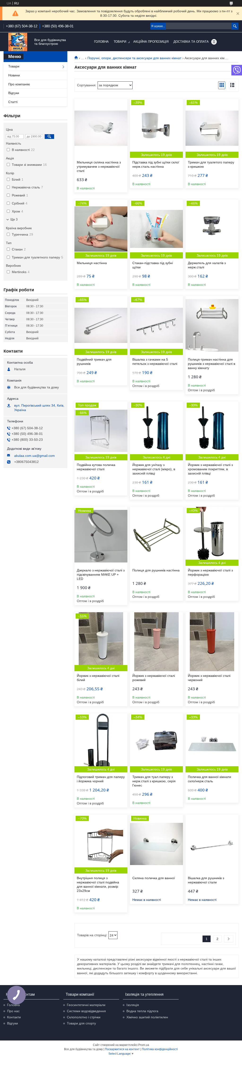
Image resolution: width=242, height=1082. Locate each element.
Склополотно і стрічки (83, 1017)
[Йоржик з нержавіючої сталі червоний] (212, 641)
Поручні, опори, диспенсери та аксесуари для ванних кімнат (134, 58)
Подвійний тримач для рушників (94, 362)
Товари (120, 41)
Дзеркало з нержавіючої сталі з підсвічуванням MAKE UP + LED (101, 574)
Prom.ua (143, 1045)
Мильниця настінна (92, 263)
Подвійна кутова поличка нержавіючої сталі (96, 467)
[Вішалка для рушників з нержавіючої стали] (212, 844)
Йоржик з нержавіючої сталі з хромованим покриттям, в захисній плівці (210, 469)
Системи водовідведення (86, 1011)
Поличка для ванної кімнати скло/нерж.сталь (209, 779)
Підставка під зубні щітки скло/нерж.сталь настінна (155, 164)
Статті (12, 102)
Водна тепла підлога (142, 1011)
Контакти (14, 1017)
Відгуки (13, 93)
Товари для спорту (81, 1023)
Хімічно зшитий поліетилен (147, 1017)
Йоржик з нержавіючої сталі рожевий (153, 678)
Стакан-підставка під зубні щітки (152, 265)
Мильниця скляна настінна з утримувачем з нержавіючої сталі (99, 166)
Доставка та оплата (191, 41)
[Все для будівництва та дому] (17, 41)
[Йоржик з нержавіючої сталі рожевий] (156, 641)
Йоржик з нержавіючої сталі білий (98, 678)
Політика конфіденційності (160, 1049)
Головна (101, 41)
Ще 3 (13, 219)
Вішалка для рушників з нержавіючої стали (206, 880)
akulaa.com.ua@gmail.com (34, 456)
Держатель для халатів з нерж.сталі (207, 265)
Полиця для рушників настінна (156, 570)
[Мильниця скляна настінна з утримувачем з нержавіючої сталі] (100, 128)
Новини (14, 75)
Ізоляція (132, 1005)
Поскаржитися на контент (122, 1049)
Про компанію (19, 84)
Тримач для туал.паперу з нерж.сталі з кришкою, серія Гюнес (154, 781)
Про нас (13, 1011)
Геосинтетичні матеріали (86, 1005)
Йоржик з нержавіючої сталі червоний (209, 678)
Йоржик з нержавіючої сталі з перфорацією (210, 572)
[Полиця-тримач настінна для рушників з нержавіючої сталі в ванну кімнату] (212, 325)
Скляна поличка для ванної (153, 878)
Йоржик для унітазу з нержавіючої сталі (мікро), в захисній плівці (153, 469)
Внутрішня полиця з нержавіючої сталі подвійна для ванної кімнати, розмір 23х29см (98, 884)
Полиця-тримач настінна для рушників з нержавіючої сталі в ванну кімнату (211, 364)
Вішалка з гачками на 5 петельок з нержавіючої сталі (154, 362)
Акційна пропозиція (151, 41)
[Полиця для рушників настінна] (156, 536)
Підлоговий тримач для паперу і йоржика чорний (101, 779)
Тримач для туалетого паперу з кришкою (211, 164)
